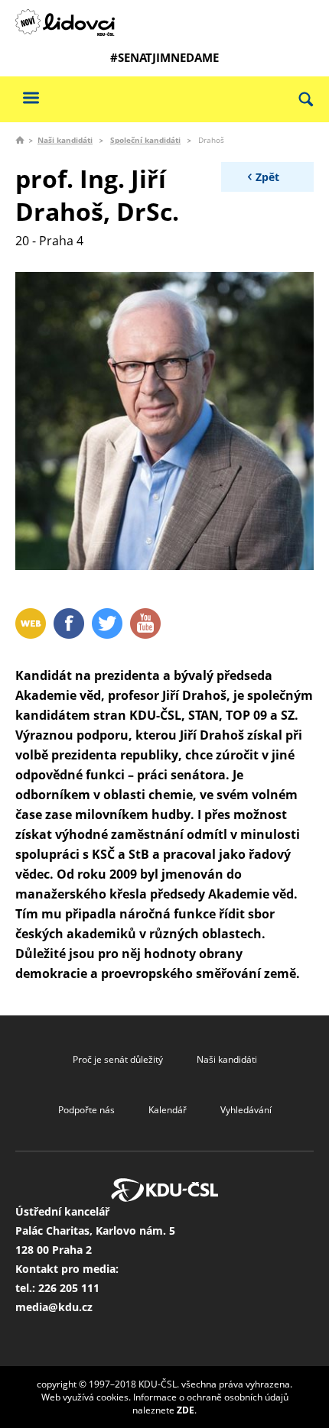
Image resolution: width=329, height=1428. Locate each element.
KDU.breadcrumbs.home (19, 140)
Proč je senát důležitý (118, 1059)
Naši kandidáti (65, 139)
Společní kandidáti (145, 139)
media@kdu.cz (54, 1307)
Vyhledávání (246, 1109)
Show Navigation (30, 97)
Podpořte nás (86, 1109)
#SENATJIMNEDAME (164, 57)
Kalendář (167, 1109)
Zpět (267, 177)
